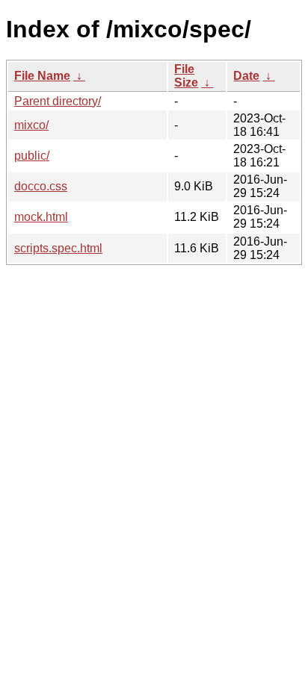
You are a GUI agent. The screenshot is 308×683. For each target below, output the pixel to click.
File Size (186, 76)
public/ (31, 155)
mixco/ (31, 125)
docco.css (40, 186)
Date (246, 75)
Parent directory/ (57, 101)
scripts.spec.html (58, 248)
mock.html (41, 216)
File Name (42, 75)
